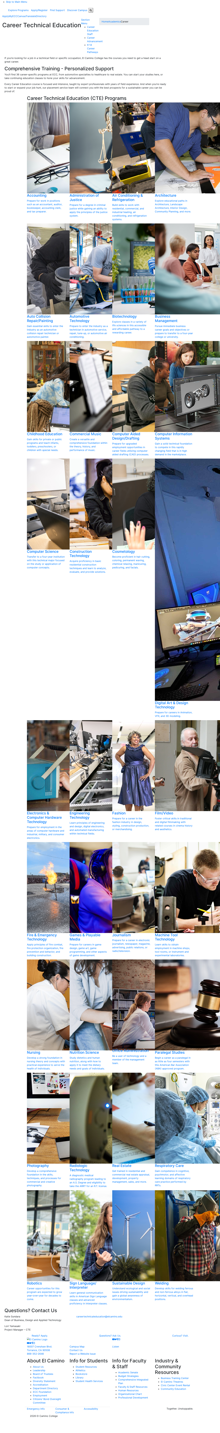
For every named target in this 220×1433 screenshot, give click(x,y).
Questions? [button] (110, 1335)
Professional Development (133, 1397)
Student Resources (86, 1366)
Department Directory (45, 1388)
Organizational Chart (130, 1393)
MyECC (13, 16)
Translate (31, 16)
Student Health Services (89, 1381)
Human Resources (128, 1390)
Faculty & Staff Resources (132, 1386)
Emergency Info (36, 1408)
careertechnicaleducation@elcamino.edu (99, 1316)
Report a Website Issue (83, 1353)
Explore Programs (18, 10)
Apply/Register (39, 10)
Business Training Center (175, 1378)
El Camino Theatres (172, 1381)
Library (80, 1377)
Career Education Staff (92, 30)
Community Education (173, 1388)
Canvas (21, 16)
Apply (5, 16)
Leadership (39, 1370)
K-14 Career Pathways (92, 48)
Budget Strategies (128, 1376)
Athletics (80, 1370)
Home (105, 21)
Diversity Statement (44, 1381)
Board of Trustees (43, 1373)
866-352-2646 (35, 1353)
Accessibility (91, 1408)
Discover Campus (77, 10)
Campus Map (77, 1346)
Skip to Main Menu (16, 1)
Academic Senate (128, 1372)
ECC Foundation (42, 1391)
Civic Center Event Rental (175, 1385)
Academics (114, 21)
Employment (40, 1395)
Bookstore (81, 1373)
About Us (38, 1366)
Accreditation (40, 1384)
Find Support (57, 10)
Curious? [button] (180, 1335)
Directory (41, 16)
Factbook (38, 1377)
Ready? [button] (40, 1335)
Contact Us (76, 1350)
